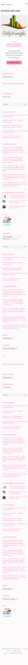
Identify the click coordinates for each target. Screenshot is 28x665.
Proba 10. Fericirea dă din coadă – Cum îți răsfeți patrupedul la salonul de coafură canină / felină (14, 176)
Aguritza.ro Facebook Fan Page (13, 83)
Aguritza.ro (4, 2)
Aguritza (19, 34)
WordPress (20, 653)
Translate (15, 239)
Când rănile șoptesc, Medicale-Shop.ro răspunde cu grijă (14, 169)
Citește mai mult (14, 62)
